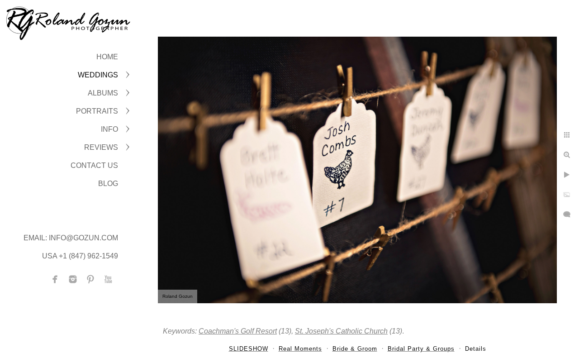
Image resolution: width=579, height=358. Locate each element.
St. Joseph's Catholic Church (341, 331)
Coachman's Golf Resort (238, 331)
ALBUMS (103, 93)
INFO (109, 129)
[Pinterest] (90, 279)
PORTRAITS (97, 111)
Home (107, 57)
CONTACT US (94, 165)
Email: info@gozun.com (71, 238)
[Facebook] (55, 279)
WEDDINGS (98, 75)
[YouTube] (108, 279)
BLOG (108, 183)
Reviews (101, 147)
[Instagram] (73, 279)
